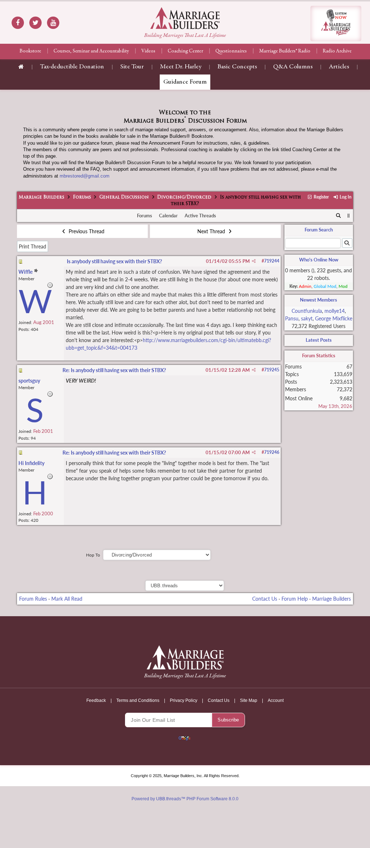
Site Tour (132, 67)
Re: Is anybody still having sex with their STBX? (114, 370)
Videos (148, 51)
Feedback (96, 700)
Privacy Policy (183, 700)
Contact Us (264, 599)
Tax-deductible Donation (72, 67)
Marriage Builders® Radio (284, 51)
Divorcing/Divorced (184, 197)
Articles (339, 67)
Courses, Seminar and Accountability (91, 51)
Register (321, 197)
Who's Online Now (318, 260)
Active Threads (200, 215)
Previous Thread (85, 231)
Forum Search (319, 230)
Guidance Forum (185, 82)
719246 (271, 452)
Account (276, 700)
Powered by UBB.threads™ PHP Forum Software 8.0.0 (185, 798)
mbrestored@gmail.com (84, 176)
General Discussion (124, 197)
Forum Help (294, 599)
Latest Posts (319, 340)
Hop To (93, 555)
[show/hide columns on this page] (348, 215)
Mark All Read (66, 599)
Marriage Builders (41, 197)
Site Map (248, 700)
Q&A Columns (293, 67)
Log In (345, 197)
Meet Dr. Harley (180, 67)
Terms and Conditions (137, 700)
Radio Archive (337, 51)
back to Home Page (185, 18)
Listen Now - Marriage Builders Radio (336, 23)
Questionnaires (231, 51)
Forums (82, 197)
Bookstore (30, 51)
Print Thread (32, 246)
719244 (271, 261)
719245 (271, 369)
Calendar (168, 215)
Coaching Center (185, 51)
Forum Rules (33, 599)
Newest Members (318, 300)
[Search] (338, 216)
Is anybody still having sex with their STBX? (114, 261)
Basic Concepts (237, 67)
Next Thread (212, 231)
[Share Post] (254, 261)
